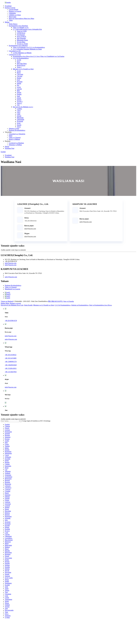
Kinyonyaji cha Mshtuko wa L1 (23, 107)
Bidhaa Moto (5, 303)
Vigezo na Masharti (7, 301)
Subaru (19, 99)
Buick (19, 72)
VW (18, 105)
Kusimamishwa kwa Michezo (18, 45)
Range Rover (21, 65)
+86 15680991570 (11, 361)
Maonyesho (12, 17)
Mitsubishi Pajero (22, 40)
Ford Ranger (21, 35)
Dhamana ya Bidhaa (15, 145)
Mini (18, 90)
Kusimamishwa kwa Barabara (18, 26)
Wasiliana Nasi (9, 148)
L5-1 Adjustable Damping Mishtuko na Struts (27, 49)
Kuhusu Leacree (10, 8)
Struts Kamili (28, 305)
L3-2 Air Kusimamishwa (21, 58)
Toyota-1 (20, 101)
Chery (19, 110)
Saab (18, 96)
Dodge (19, 78)
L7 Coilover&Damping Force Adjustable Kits (27, 29)
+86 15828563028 (11, 365)
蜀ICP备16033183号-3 (55, 301)
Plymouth (20, 121)
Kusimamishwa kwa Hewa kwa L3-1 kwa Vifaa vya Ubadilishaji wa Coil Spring (38, 56)
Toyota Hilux (21, 42)
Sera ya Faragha (69, 301)
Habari (7, 146)
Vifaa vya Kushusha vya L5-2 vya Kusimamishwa (29, 47)
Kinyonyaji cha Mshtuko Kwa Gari (12, 305)
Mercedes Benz (22, 63)
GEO (18, 112)
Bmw (18, 62)
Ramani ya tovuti (15, 303)
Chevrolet (20, 74)
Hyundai (19, 81)
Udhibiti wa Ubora (15, 15)
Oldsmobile (20, 119)
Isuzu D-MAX (21, 36)
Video (11, 20)
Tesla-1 (19, 67)
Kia (18, 85)
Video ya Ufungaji (15, 137)
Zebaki (19, 116)
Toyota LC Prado (22, 44)
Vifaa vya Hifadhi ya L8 (20, 27)
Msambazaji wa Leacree (12, 289)
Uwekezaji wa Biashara (16, 143)
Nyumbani (8, 6)
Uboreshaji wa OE (15, 51)
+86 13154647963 (11, 372)
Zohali (19, 98)
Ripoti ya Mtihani (14, 139)
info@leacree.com (30, 228)
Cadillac (19, 109)
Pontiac (19, 94)
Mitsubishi (20, 118)
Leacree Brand (13, 9)
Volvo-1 (19, 103)
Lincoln (19, 89)
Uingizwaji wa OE (15, 54)
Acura (19, 71)
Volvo (19, 127)
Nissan (19, 92)
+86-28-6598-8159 (11, 320)
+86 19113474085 (10, 358)
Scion (18, 123)
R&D (10, 136)
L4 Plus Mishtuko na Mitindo (22, 53)
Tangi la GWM (21, 31)
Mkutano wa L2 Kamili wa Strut (23, 69)
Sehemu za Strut (14, 128)
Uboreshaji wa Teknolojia (17, 134)
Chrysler (19, 76)
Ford (18, 80)
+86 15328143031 (11, 368)
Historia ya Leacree (15, 11)
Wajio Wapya (13, 24)
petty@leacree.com (86, 222)
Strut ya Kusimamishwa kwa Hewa (100, 305)
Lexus (19, 87)
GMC (19, 114)
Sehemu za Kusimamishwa (79, 305)
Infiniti (19, 83)
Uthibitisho (12, 13)
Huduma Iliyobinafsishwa (17, 130)
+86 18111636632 (10, 355)
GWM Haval (21, 33)
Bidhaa (7, 22)
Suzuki (19, 125)
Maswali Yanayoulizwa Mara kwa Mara (21, 18)
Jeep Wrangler (21, 38)
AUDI (19, 60)
